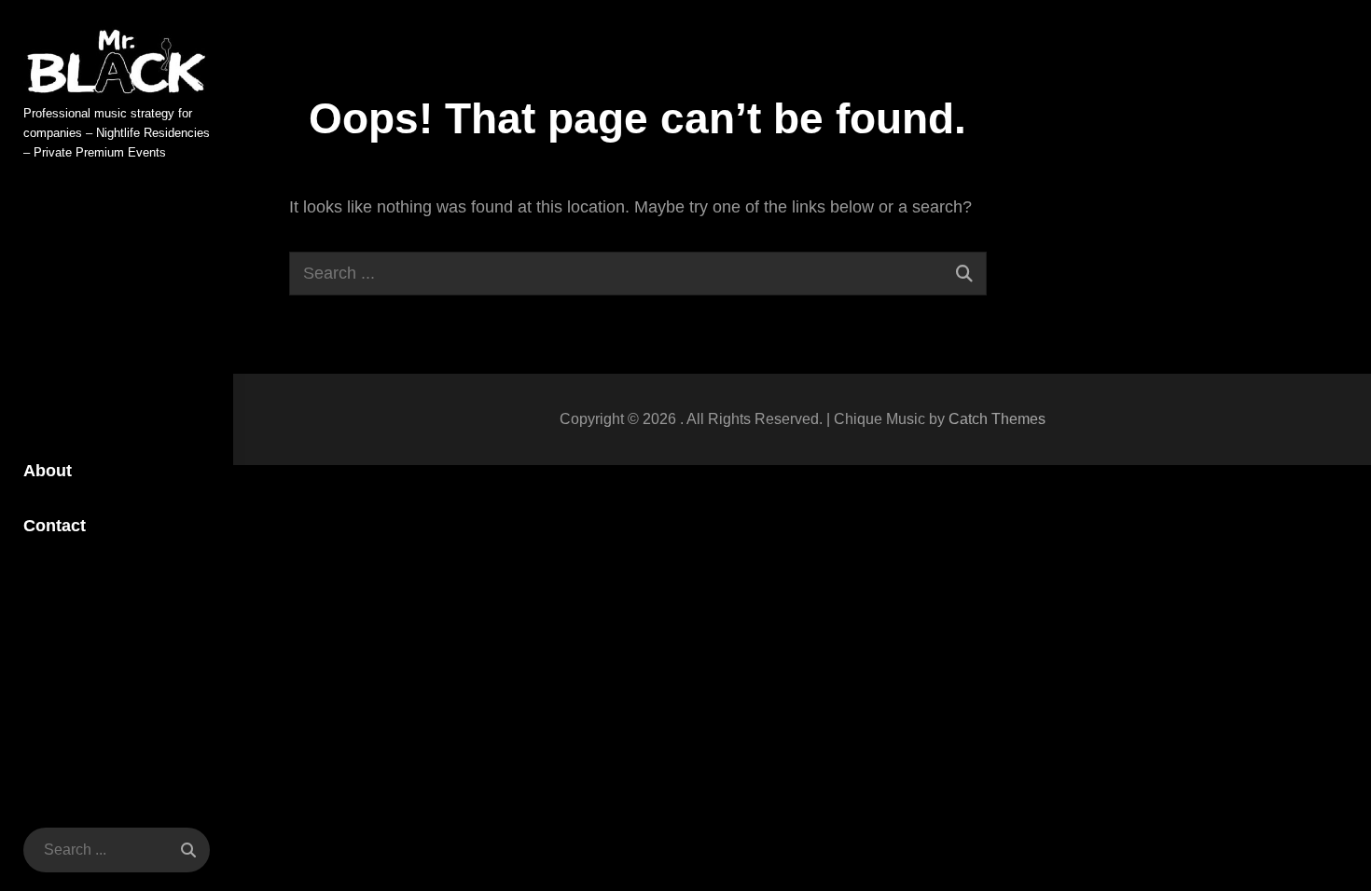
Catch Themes (997, 419)
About (47, 470)
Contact (54, 525)
